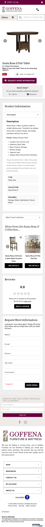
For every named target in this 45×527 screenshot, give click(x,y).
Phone (8, 353)
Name (8, 335)
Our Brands (6, 512)
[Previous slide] (7, 246)
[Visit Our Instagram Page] (25, 422)
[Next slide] (37, 246)
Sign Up (22, 415)
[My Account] (42, 2)
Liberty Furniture (12, 66)
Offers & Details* (31, 506)
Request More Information (21, 81)
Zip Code (9, 363)
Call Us (14, 94)
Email (7, 344)
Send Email (32, 385)
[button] (40, 41)
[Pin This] (4, 75)
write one (27, 301)
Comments (10, 372)
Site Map (21, 506)
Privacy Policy (12, 506)
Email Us (33, 94)
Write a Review (22, 306)
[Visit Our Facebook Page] (20, 422)
